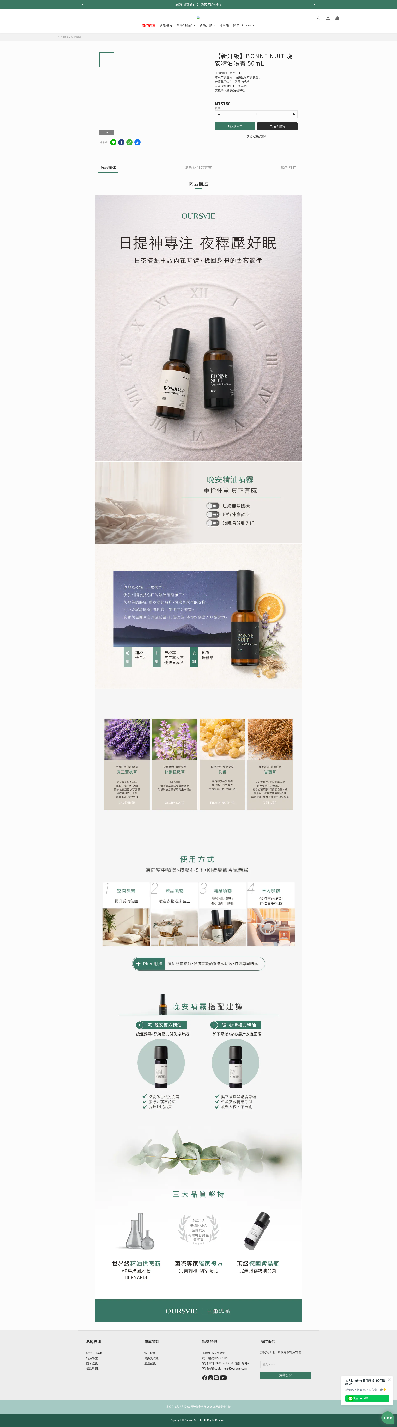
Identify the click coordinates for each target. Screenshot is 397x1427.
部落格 (224, 25)
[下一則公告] (314, 4)
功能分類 (206, 25)
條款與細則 (93, 1368)
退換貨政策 (151, 1358)
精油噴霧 (76, 36)
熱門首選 (148, 25)
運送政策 (150, 1363)
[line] (113, 142)
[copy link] (137, 142)
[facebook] (121, 142)
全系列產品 (184, 25)
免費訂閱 (285, 1375)
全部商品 (63, 36)
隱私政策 (92, 1363)
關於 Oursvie (242, 25)
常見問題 (150, 1353)
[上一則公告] (83, 4)
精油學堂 (92, 1358)
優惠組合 (165, 25)
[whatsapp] (129, 142)
